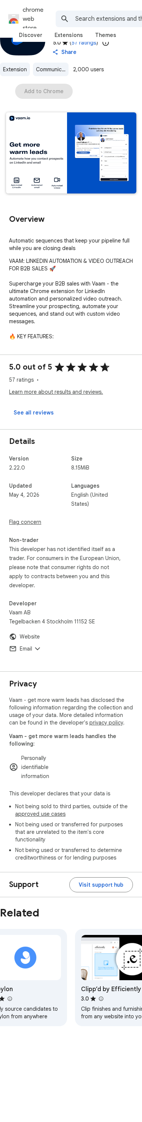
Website (30, 636)
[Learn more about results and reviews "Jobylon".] (9, 999)
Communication (52, 69)
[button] (71, 153)
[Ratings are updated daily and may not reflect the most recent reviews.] (105, 42)
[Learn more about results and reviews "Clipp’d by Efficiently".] (101, 999)
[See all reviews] (33, 413)
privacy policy (106, 722)
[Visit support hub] (101, 885)
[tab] (30, 35)
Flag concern (25, 522)
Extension (15, 69)
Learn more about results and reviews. (56, 391)
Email (26, 648)
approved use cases (40, 813)
